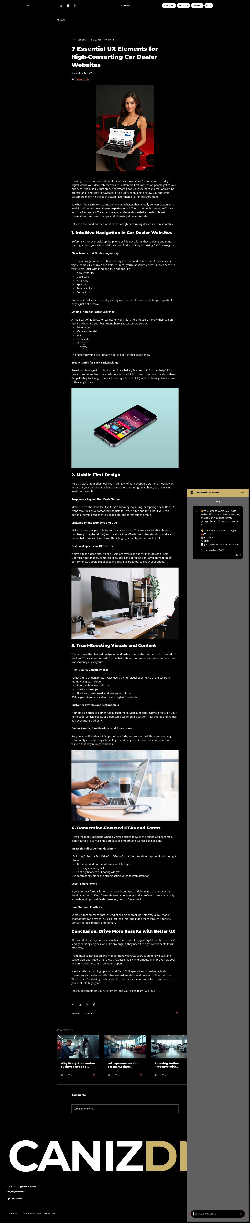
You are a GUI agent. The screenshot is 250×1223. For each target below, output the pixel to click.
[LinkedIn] (75, 5)
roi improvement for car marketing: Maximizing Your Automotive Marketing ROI (124, 1065)
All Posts (61, 20)
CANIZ (126, 5)
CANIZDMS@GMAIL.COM (22, 1186)
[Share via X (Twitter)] (80, 1004)
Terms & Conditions (32, 1213)
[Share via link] (94, 1004)
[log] (218, 852)
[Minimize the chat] (242, 492)
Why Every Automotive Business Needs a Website (78, 1065)
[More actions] (177, 39)
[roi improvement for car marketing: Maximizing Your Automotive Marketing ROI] (125, 1046)
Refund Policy (51, 1213)
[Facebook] (68, 5)
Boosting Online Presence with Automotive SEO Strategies (167, 1065)
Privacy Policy (14, 1213)
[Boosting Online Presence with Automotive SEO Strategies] (172, 1046)
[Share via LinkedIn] (87, 1004)
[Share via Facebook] (72, 1004)
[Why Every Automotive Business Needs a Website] (78, 1046)
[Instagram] (61, 5)
